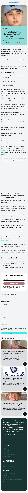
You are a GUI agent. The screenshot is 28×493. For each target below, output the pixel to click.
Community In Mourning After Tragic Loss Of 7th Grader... (12, 379)
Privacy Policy (17, 286)
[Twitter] (11, 439)
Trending (6, 28)
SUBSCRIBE (14, 283)
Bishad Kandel (9, 42)
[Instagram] (7, 439)
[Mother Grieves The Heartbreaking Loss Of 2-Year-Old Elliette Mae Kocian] (14, 344)
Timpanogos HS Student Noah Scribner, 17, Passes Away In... (12, 404)
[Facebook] (4, 439)
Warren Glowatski (11, 294)
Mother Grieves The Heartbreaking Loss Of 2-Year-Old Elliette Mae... (14, 353)
